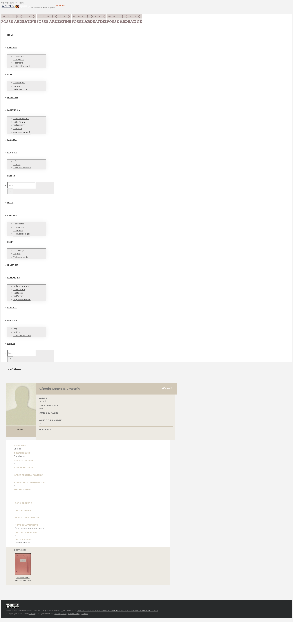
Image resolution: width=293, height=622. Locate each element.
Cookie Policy (74, 613)
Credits (84, 613)
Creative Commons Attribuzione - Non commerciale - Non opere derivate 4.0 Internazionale (117, 610)
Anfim (32, 613)
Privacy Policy (60, 613)
